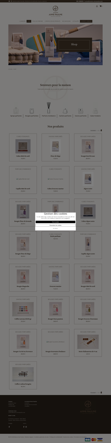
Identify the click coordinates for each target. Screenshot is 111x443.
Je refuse (55, 228)
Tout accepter (55, 222)
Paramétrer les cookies (55, 225)
